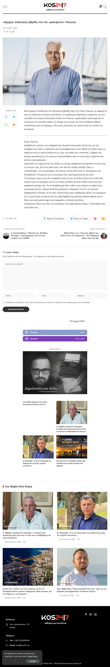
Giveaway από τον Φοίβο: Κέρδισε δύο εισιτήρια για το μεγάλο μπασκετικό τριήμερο (70, 463)
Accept (33, 661)
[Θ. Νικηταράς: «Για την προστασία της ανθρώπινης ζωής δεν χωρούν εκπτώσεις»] (38, 447)
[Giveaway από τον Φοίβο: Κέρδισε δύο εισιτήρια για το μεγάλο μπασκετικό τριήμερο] (71, 447)
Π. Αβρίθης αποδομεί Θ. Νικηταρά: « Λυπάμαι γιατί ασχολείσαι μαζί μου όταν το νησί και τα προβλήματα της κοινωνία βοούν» (27, 535)
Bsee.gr (77, 663)
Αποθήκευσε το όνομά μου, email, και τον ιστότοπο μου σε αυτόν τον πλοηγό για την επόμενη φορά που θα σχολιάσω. (47, 302)
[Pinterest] (95, 218)
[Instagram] (55, 338)
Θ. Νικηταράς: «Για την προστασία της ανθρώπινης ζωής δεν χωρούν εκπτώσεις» (37, 463)
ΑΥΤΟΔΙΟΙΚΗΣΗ (11, 527)
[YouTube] (95, 614)
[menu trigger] (6, 6)
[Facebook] (4, 31)
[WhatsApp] (10, 31)
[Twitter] (7, 31)
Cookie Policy (33, 656)
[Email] (13, 31)
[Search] (104, 6)
